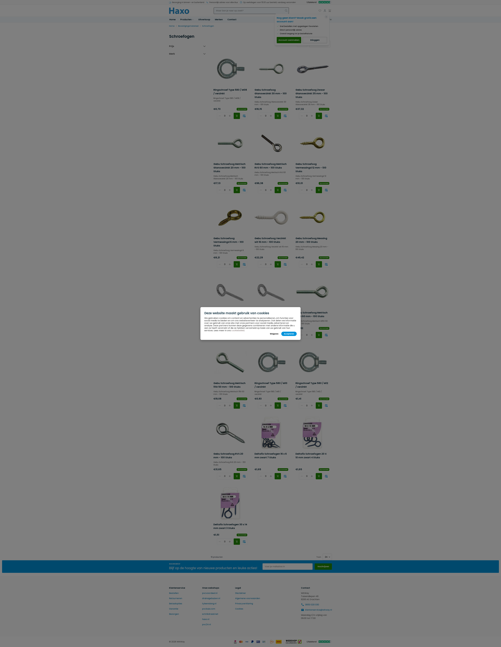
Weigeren (274, 334)
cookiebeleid (237, 330)
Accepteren (289, 334)
